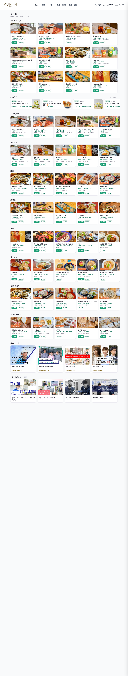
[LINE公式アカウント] (99, 5)
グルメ (37, 5)
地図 (21, 42)
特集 (43, 5)
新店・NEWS (61, 5)
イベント (51, 5)
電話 (15, 42)
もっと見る (113, 97)
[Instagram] (96, 5)
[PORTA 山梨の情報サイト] (10, 5)
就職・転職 (73, 5)
